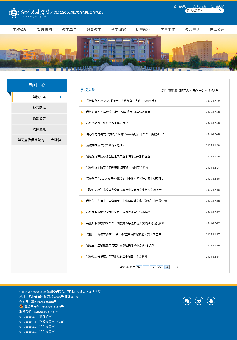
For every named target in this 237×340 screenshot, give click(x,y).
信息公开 (217, 30)
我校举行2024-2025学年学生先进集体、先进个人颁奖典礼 (121, 100)
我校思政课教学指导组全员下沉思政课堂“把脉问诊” (118, 212)
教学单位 (69, 30)
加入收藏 (201, 6)
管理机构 (44, 30)
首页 (139, 267)
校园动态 (39, 108)
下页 (153, 267)
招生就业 (143, 30)
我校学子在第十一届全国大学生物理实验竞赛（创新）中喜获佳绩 (126, 200)
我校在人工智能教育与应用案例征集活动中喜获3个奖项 (120, 245)
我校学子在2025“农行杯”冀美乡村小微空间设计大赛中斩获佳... (125, 178)
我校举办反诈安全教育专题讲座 (105, 145)
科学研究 (118, 30)
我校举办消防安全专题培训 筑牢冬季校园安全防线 (117, 167)
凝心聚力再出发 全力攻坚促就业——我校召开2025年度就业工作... (126, 134)
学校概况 (20, 30)
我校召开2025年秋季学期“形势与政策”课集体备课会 (118, 111)
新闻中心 (198, 90)
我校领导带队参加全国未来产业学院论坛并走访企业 (118, 156)
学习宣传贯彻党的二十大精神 (39, 140)
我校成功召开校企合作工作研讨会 (107, 123)
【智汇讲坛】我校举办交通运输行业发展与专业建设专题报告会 (125, 189)
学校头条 (39, 97)
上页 (146, 267)
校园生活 (192, 30)
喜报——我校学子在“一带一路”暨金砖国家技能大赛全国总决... (124, 234)
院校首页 (183, 90)
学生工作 (167, 30)
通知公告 (39, 119)
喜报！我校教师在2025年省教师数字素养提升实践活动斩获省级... (126, 223)
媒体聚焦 (39, 129)
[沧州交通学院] (62, 3)
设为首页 (182, 6)
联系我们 (220, 6)
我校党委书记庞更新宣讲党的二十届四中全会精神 (116, 256)
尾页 (160, 267)
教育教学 (93, 30)
